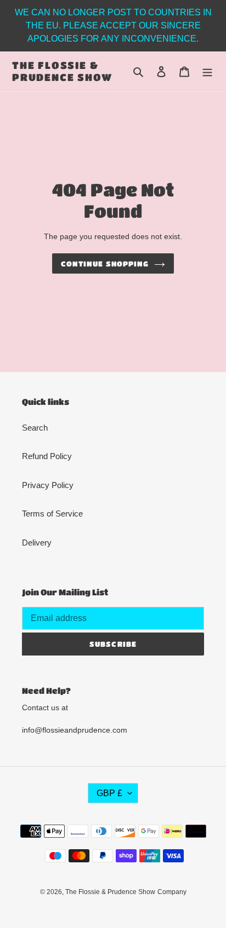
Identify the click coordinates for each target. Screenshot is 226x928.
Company (172, 892)
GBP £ (109, 793)
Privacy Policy (48, 485)
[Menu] (207, 71)
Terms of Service (52, 513)
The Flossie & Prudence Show (62, 71)
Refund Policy (47, 456)
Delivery (37, 542)
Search (35, 427)
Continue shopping (105, 263)
